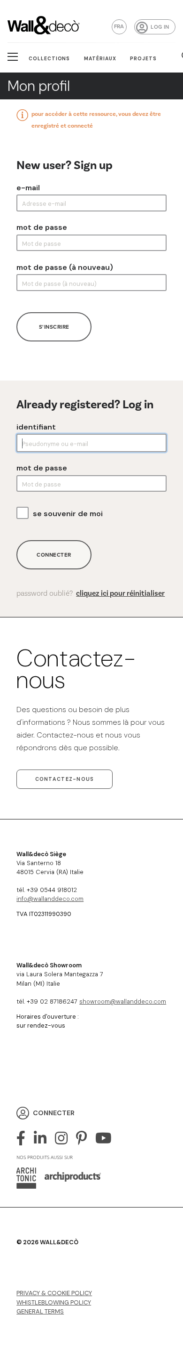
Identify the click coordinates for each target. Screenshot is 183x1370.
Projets (143, 59)
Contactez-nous (64, 779)
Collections (49, 59)
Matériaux (100, 59)
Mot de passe (41, 227)
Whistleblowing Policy (53, 1302)
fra (119, 26)
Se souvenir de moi (68, 514)
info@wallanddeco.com (50, 899)
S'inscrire (54, 327)
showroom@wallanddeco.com (122, 1001)
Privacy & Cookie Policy (54, 1293)
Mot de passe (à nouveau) (64, 267)
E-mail (28, 188)
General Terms (40, 1311)
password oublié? (90, 593)
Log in (160, 27)
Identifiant (36, 427)
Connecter (54, 555)
